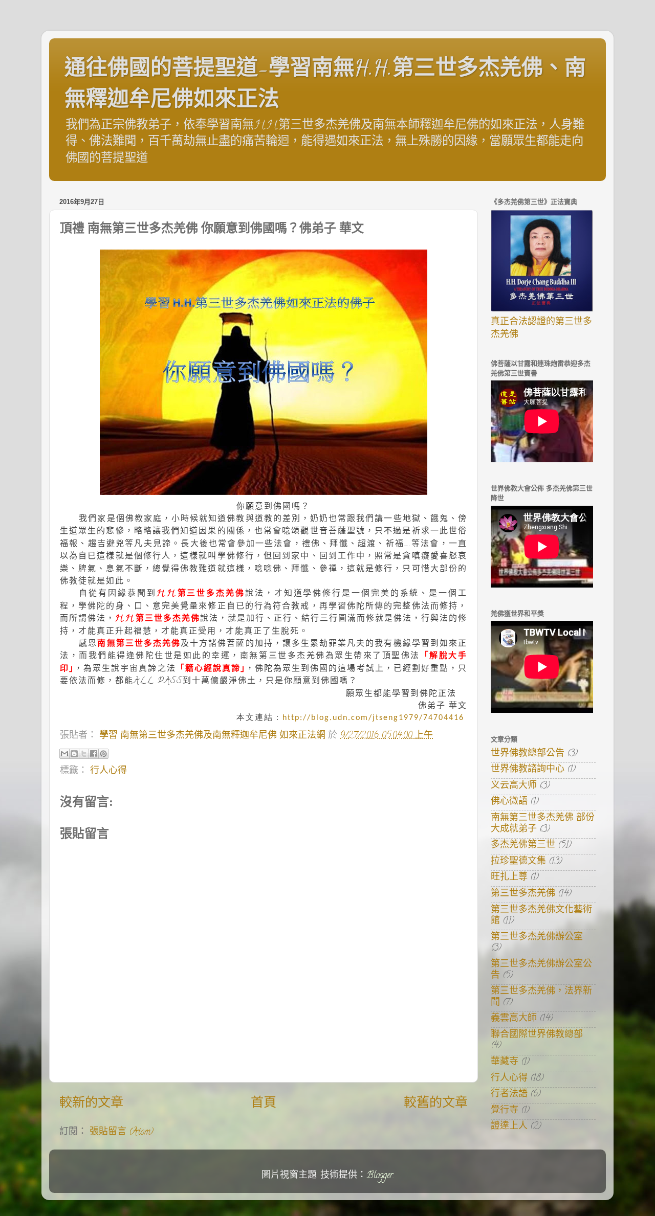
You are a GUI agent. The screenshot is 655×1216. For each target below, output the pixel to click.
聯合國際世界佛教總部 (537, 1035)
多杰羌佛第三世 (523, 846)
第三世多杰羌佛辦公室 (537, 938)
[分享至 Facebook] (94, 754)
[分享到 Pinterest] (103, 754)
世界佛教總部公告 (527, 754)
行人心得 (108, 771)
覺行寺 (504, 1111)
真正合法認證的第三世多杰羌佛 (541, 329)
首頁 (263, 1104)
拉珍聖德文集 (518, 862)
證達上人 (509, 1127)
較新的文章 (91, 1104)
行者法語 (509, 1095)
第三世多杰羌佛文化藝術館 (541, 916)
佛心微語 (509, 802)
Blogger (379, 1176)
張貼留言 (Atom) (122, 1132)
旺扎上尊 (509, 878)
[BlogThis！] (74, 754)
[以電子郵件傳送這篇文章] (64, 754)
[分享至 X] (84, 754)
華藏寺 (504, 1062)
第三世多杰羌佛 (523, 894)
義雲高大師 (514, 1019)
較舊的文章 (436, 1104)
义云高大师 (514, 786)
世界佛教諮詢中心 (527, 770)
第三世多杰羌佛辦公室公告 (541, 970)
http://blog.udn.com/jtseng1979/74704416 (373, 718)
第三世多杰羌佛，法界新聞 (541, 997)
